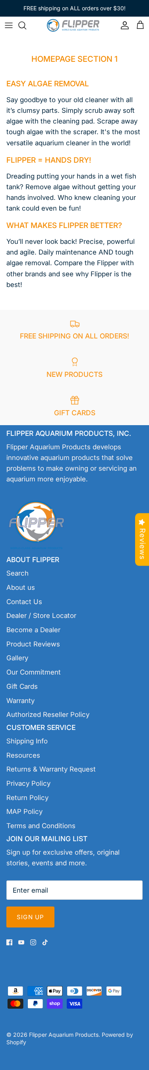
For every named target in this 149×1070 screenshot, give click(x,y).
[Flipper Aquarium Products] (75, 25)
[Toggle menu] (8, 25)
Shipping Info (27, 741)
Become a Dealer (33, 630)
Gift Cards (22, 686)
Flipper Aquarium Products (64, 1034)
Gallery (17, 658)
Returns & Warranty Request (51, 769)
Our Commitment (33, 672)
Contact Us (24, 602)
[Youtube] (21, 942)
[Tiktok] (45, 942)
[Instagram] (33, 942)
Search (17, 573)
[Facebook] (9, 942)
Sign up (30, 917)
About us (20, 587)
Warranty (20, 701)
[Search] (26, 25)
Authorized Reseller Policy (47, 714)
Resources (23, 755)
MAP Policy (24, 811)
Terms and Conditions (40, 826)
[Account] (123, 25)
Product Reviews (33, 644)
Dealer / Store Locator (41, 616)
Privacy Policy (28, 783)
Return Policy (27, 798)
